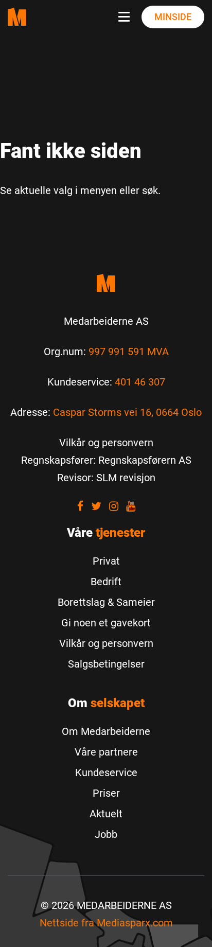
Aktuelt (106, 814)
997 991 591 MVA (129, 351)
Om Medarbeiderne (106, 731)
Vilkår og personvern (106, 643)
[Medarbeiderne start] (106, 283)
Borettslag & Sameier (106, 602)
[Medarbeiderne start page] (17, 16)
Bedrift (106, 581)
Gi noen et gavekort (106, 623)
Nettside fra (106, 923)
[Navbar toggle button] (126, 17)
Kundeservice (106, 772)
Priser (106, 793)
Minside (172, 16)
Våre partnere (106, 752)
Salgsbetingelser (106, 664)
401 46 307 (140, 382)
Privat (106, 561)
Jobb (106, 834)
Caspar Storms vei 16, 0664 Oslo (127, 412)
